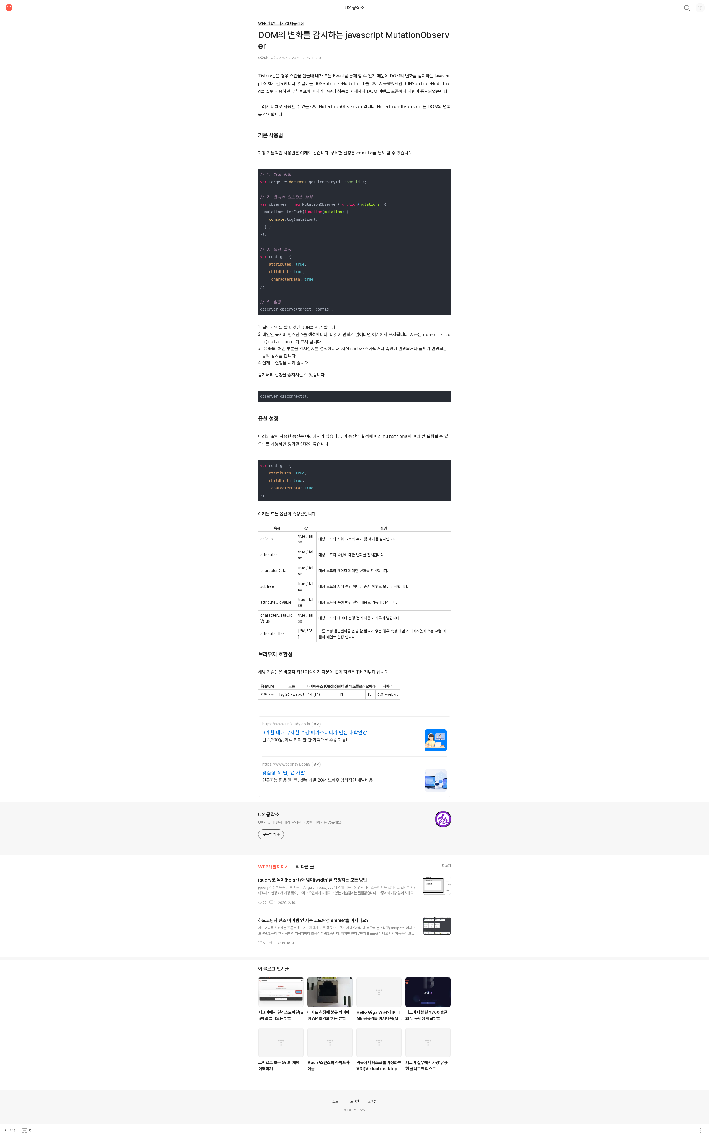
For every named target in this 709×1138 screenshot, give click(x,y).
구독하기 (269, 834)
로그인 (354, 1101)
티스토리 (335, 1101)
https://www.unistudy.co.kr (286, 724)
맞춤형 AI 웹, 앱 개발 (283, 773)
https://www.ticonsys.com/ (286, 764)
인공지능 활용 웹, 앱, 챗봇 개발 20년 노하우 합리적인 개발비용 (317, 780)
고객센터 (373, 1101)
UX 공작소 (354, 8)
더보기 (446, 865)
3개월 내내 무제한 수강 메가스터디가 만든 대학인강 (314, 732)
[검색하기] (687, 8)
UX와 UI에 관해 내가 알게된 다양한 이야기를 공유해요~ (300, 822)
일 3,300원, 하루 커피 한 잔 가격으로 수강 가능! (304, 740)
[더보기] (700, 1131)
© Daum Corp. (355, 1110)
